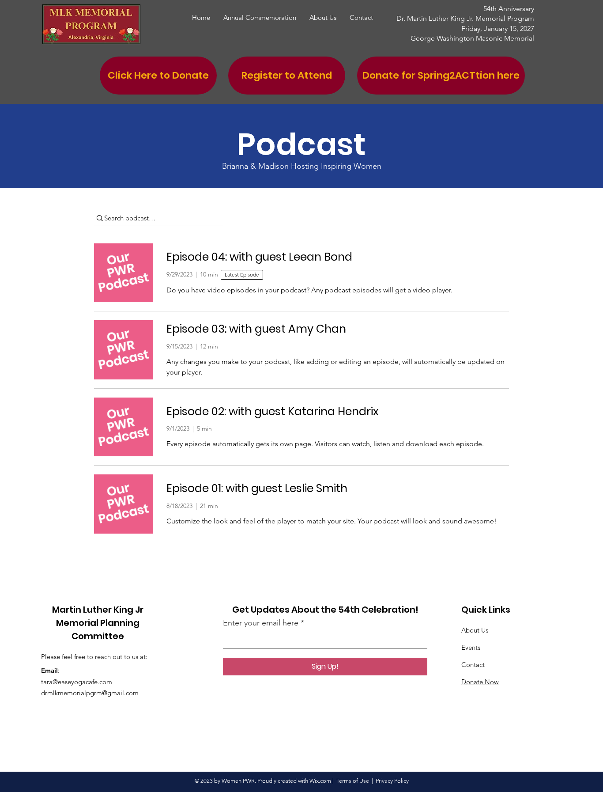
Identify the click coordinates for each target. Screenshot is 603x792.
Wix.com (320, 780)
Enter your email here (260, 623)
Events (470, 647)
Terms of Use (352, 780)
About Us (474, 630)
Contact (473, 664)
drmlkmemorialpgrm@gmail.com (90, 693)
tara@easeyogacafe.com (76, 682)
